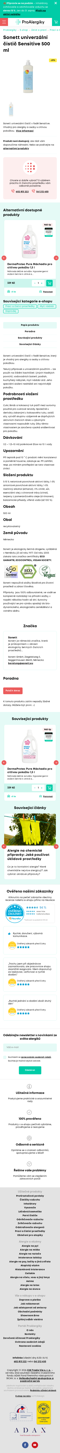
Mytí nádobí (47, 306)
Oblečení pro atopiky (30, 1235)
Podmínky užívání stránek (43, 1390)
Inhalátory (30, 1204)
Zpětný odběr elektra (30, 1320)
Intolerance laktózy (30, 1258)
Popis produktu (30, 325)
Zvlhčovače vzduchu (30, 1223)
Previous (4, 258)
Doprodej (10, 311)
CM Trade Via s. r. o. (39, 1370)
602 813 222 (22, 192)
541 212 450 (42, 192)
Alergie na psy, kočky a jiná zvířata (30, 1262)
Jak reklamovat (30, 1304)
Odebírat (30, 1070)
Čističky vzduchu (30, 1200)
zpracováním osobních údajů (36, 1057)
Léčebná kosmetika (30, 1212)
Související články (30, 344)
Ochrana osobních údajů (30, 1342)
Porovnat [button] (48, 292)
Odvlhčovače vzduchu (30, 1220)
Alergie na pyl (30, 1246)
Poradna (30, 332)
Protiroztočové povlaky (30, 1196)
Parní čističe (30, 1216)
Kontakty (30, 1334)
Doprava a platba (30, 1300)
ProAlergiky (10, 30)
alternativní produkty (16, 149)
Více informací (25, 131)
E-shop (24, 30)
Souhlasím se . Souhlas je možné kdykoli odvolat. (30, 1059)
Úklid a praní (39, 30)
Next (56, 258)
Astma (30, 1281)
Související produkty (30, 338)
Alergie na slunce (30, 1289)
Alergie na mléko (30, 1250)
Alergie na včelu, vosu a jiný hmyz (30, 1277)
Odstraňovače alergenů (30, 1227)
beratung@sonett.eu (20, 663)
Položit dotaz (13, 691)
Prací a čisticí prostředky (20, 306)
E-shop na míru (23, 1396)
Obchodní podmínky (30, 1312)
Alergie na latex (29, 1285)
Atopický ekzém (30, 1266)
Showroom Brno (30, 1316)
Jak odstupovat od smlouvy (30, 1308)
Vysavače (30, 1208)
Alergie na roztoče (30, 1254)
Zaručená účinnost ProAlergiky (21, 1338)
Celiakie (30, 1273)
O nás (30, 1330)
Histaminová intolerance (30, 1270)
